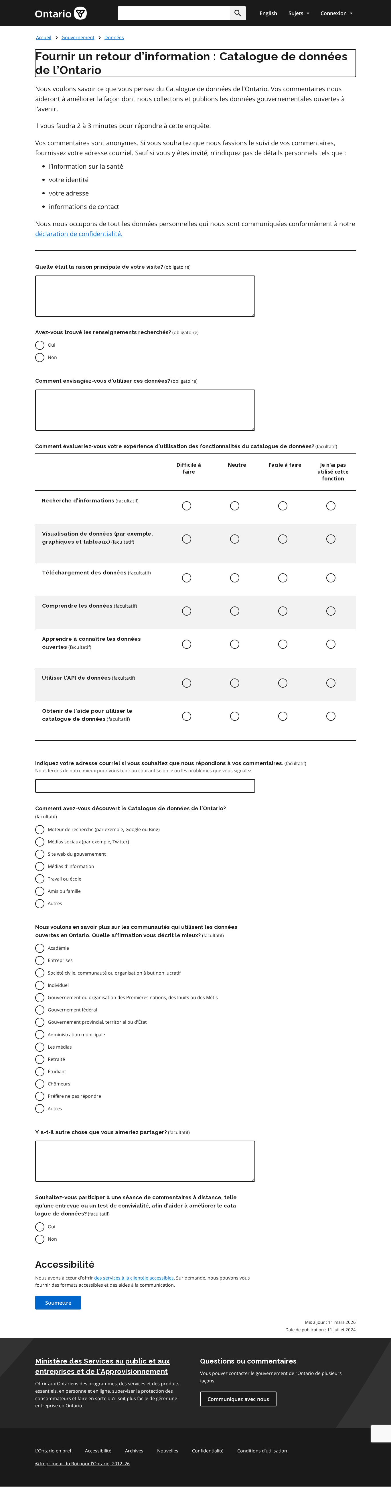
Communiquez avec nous (238, 1399)
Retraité (56, 1059)
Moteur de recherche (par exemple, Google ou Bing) (104, 829)
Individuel (58, 985)
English (268, 13)
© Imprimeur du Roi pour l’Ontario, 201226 (82, 1463)
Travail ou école (64, 879)
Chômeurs (59, 1084)
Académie (58, 948)
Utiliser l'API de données (76, 677)
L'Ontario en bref (53, 1451)
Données (114, 37)
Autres (55, 903)
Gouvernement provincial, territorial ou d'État (97, 1022)
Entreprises (60, 960)
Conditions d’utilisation (262, 1451)
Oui (51, 345)
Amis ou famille (64, 891)
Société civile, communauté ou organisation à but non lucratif (114, 973)
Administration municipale (76, 1034)
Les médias (60, 1047)
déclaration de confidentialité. (79, 233)
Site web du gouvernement (77, 854)
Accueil (43, 37)
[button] (238, 13)
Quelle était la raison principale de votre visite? (99, 267)
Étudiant (57, 1071)
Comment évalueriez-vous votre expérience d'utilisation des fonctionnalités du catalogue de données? (174, 446)
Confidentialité (208, 1451)
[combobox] (182, 13)
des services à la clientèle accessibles (134, 1278)
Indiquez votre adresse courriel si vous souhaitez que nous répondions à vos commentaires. (159, 763)
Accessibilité (98, 1451)
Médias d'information (71, 866)
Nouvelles (167, 1451)
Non (52, 357)
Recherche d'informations (78, 500)
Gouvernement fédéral (72, 1010)
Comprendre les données (77, 605)
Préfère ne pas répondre (74, 1096)
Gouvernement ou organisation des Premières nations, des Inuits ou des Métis (133, 997)
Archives (134, 1451)
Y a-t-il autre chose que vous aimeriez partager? (101, 1132)
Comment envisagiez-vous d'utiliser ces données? (102, 381)
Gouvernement (78, 37)
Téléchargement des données (84, 572)
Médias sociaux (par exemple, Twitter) (88, 842)
